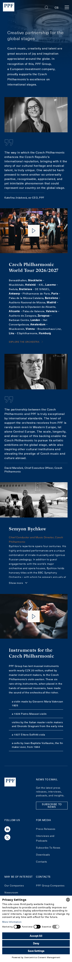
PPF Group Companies (50, 885)
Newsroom (11, 892)
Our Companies (14, 885)
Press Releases (45, 829)
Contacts (41, 861)
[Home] (8, 7)
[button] (46, 7)
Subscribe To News (48, 847)
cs (57, 7)
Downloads (43, 854)
